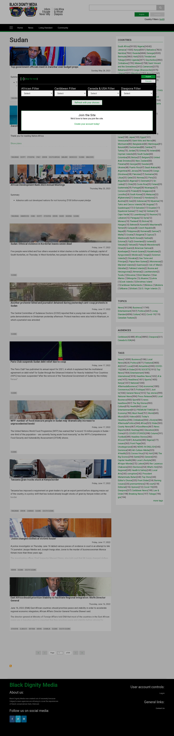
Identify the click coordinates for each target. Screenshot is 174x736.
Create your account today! (87, 124)
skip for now (31, 79)
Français (148, 81)
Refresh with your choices (87, 102)
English (148, 77)
